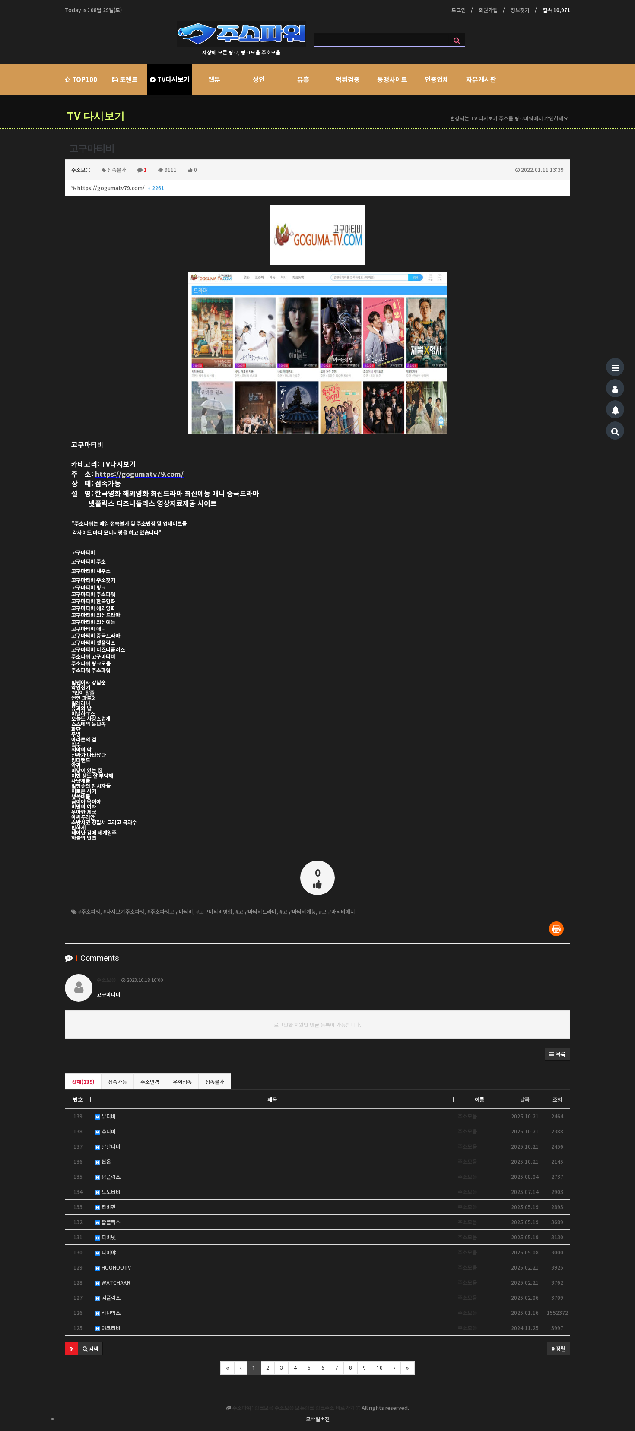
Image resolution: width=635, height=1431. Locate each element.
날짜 (525, 1099)
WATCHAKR (115, 1282)
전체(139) (83, 1081)
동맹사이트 (392, 79)
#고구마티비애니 (337, 911)
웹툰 (214, 79)
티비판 (108, 1206)
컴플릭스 (110, 1297)
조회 (557, 1099)
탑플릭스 (110, 1176)
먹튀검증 (348, 79)
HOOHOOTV (115, 1267)
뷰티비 (108, 1116)
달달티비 (110, 1146)
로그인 (458, 9)
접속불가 (214, 1081)
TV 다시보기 (96, 116)
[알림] (615, 409)
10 (380, 1368)
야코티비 (110, 1327)
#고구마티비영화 (214, 911)
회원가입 (488, 9)
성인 (259, 79)
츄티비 (108, 1131)
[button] (557, 1054)
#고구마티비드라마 (255, 911)
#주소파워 (89, 911)
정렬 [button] (560, 1348)
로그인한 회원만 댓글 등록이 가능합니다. (318, 1024)
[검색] (615, 430)
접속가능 (117, 1081)
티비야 (108, 1252)
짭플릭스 (110, 1221)
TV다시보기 (173, 79)
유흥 (303, 79)
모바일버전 (318, 1418)
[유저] (615, 388)
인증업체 (437, 79)
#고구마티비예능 (297, 911)
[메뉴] (615, 367)
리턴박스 (110, 1312)
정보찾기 (520, 9)
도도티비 (110, 1191)
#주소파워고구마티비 (170, 911)
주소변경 (149, 1081)
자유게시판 (481, 79)
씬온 (105, 1161)
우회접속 (182, 1081)
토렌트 (128, 79)
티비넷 (108, 1237)
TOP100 (83, 79)
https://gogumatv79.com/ (120, 187)
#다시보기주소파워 (123, 911)
